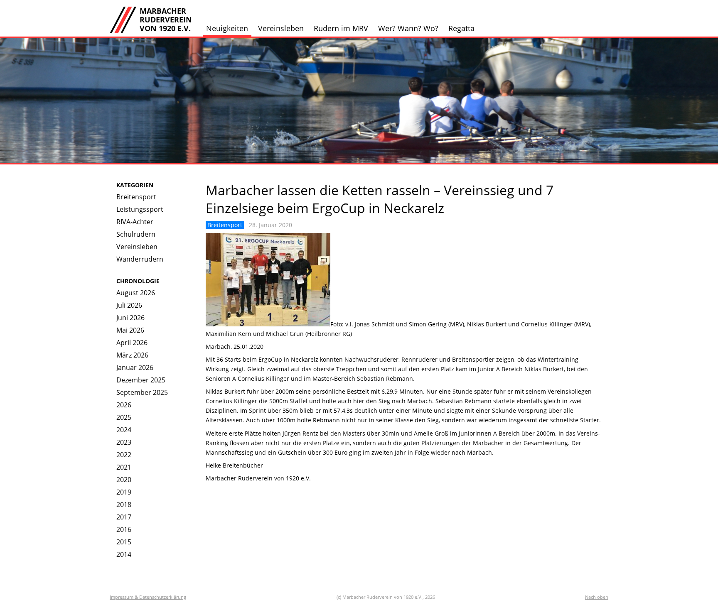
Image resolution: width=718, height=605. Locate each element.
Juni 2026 (130, 317)
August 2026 (135, 292)
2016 (123, 529)
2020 (123, 479)
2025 (123, 417)
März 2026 (132, 355)
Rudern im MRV (341, 28)
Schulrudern (135, 234)
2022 (123, 454)
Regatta (461, 28)
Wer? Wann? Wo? (408, 28)
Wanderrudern (139, 259)
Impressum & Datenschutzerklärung (148, 597)
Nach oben (596, 597)
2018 (123, 504)
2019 (123, 492)
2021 (123, 467)
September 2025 (142, 392)
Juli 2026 (129, 305)
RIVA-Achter (134, 221)
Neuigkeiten (227, 28)
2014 (123, 554)
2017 (123, 517)
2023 (123, 442)
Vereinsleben (281, 28)
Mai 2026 (130, 330)
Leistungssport (139, 209)
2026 (123, 404)
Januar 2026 (134, 367)
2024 (123, 429)
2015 (123, 541)
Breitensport (136, 196)
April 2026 (132, 342)
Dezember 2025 (140, 380)
